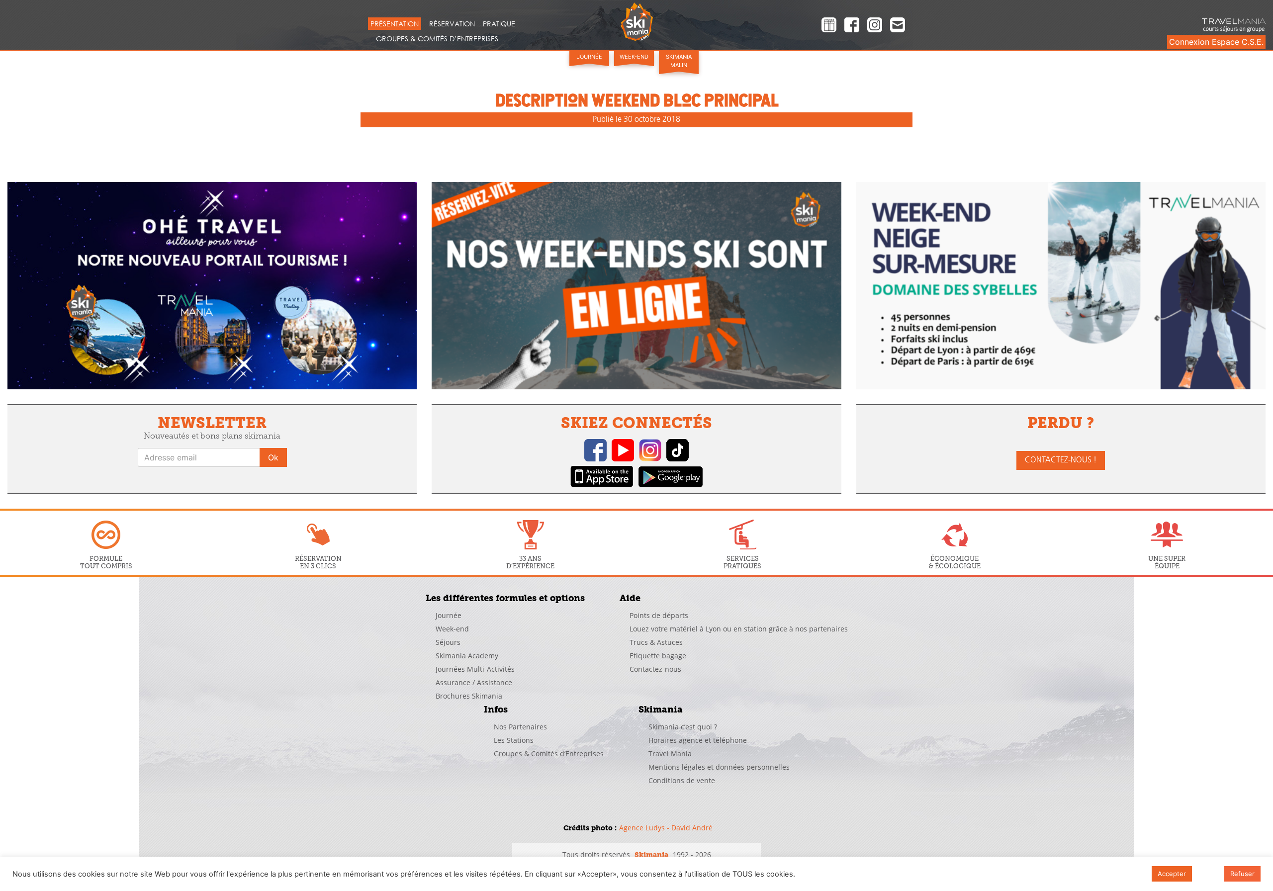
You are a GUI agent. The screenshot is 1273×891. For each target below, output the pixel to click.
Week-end (634, 56)
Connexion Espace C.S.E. (1216, 42)
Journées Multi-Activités (475, 669)
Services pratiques (742, 562)
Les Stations (514, 740)
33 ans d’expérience (530, 562)
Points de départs (659, 615)
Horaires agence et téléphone (697, 740)
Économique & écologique (955, 562)
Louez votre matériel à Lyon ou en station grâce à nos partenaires (739, 628)
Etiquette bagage (658, 655)
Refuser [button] (1242, 874)
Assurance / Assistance (474, 682)
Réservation (452, 23)
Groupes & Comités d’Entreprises (437, 38)
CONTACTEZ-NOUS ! (1060, 460)
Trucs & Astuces (656, 642)
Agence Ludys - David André (666, 827)
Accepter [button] (1172, 874)
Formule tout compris (106, 562)
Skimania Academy (467, 655)
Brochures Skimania (469, 696)
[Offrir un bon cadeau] (828, 26)
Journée (589, 56)
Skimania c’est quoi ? (682, 726)
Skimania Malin (679, 61)
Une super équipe (1166, 562)
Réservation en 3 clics (318, 562)
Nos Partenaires (520, 726)
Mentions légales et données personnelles (719, 767)
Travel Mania (670, 753)
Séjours (448, 642)
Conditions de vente (681, 780)
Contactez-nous (655, 669)
